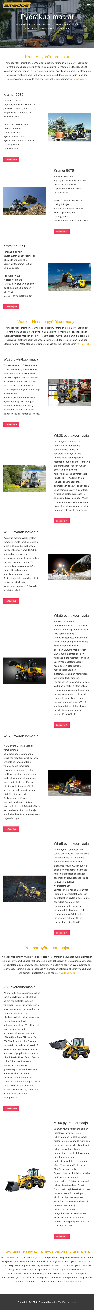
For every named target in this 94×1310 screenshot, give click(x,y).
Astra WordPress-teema (63, 1302)
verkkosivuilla (68, 973)
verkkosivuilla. (79, 79)
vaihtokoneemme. (72, 1281)
